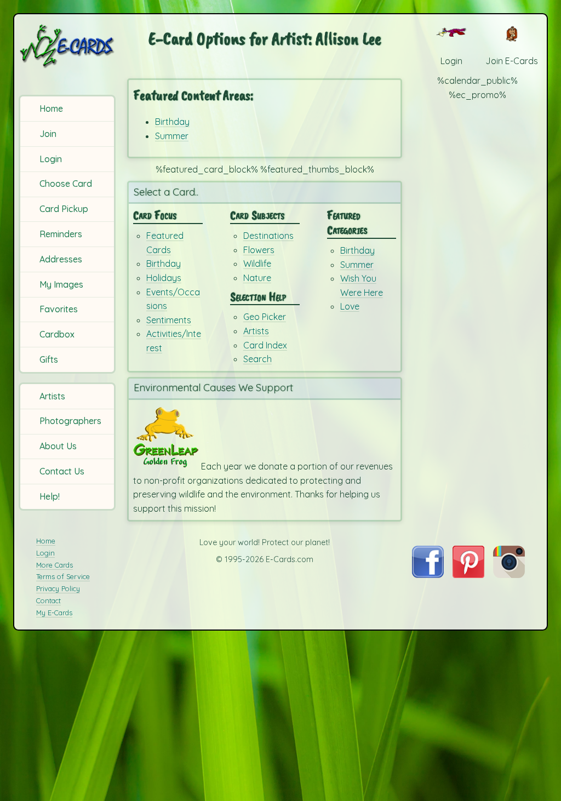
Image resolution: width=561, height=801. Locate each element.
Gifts (48, 359)
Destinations (268, 235)
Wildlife (257, 263)
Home (51, 108)
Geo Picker (264, 316)
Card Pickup (63, 208)
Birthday (172, 121)
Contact (48, 600)
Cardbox (57, 334)
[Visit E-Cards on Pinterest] (468, 574)
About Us (58, 445)
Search (257, 358)
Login (50, 158)
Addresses (60, 259)
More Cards (54, 564)
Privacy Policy (58, 588)
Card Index (265, 345)
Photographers (70, 420)
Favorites (58, 309)
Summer (171, 135)
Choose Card (65, 183)
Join (47, 133)
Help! (49, 496)
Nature (257, 277)
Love (349, 306)
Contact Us (61, 471)
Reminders (60, 233)
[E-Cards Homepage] (68, 45)
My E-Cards (54, 612)
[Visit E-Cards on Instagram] (509, 574)
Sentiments (168, 319)
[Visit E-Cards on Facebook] (427, 574)
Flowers (258, 249)
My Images (61, 284)
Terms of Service (63, 576)
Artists (52, 396)
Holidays (163, 277)
